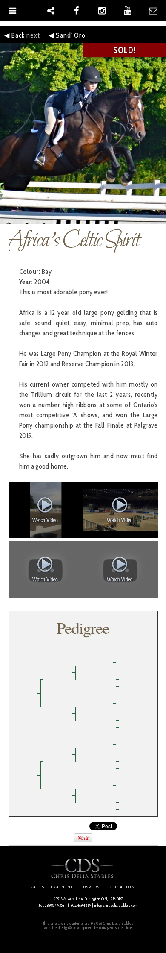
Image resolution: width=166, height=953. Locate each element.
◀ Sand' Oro (67, 35)
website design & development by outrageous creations (88, 927)
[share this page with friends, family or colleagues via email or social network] (51, 11)
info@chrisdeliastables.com (116, 905)
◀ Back (14, 35)
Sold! (124, 50)
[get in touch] (153, 11)
